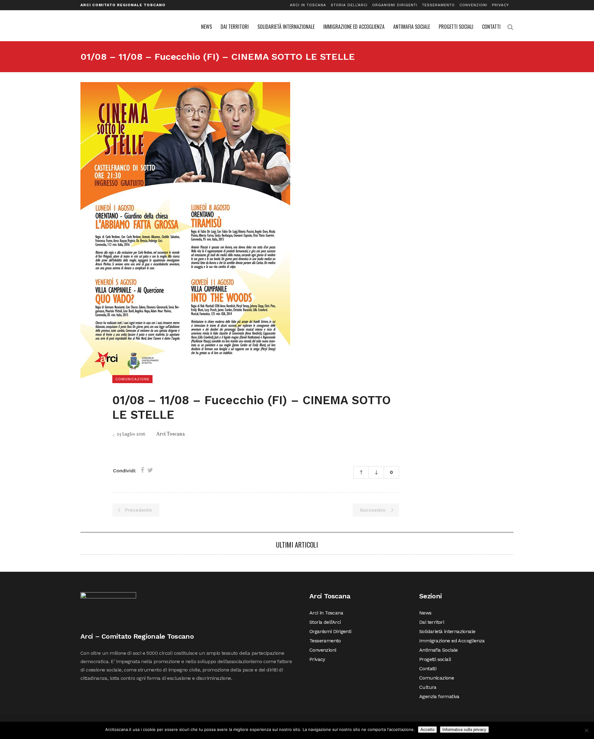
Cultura (428, 687)
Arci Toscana (170, 434)
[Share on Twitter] (150, 470)
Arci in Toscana (308, 5)
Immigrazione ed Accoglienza (452, 641)
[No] (586, 730)
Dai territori (431, 622)
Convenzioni (473, 5)
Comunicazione (436, 678)
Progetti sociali (435, 659)
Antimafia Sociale (438, 650)
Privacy (500, 5)
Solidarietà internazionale (447, 631)
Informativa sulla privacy (464, 729)
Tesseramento (438, 5)
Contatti (427, 668)
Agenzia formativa (439, 696)
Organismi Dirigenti (394, 5)
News (425, 613)
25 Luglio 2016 (130, 434)
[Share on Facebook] (142, 470)
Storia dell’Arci (349, 5)
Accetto (427, 729)
